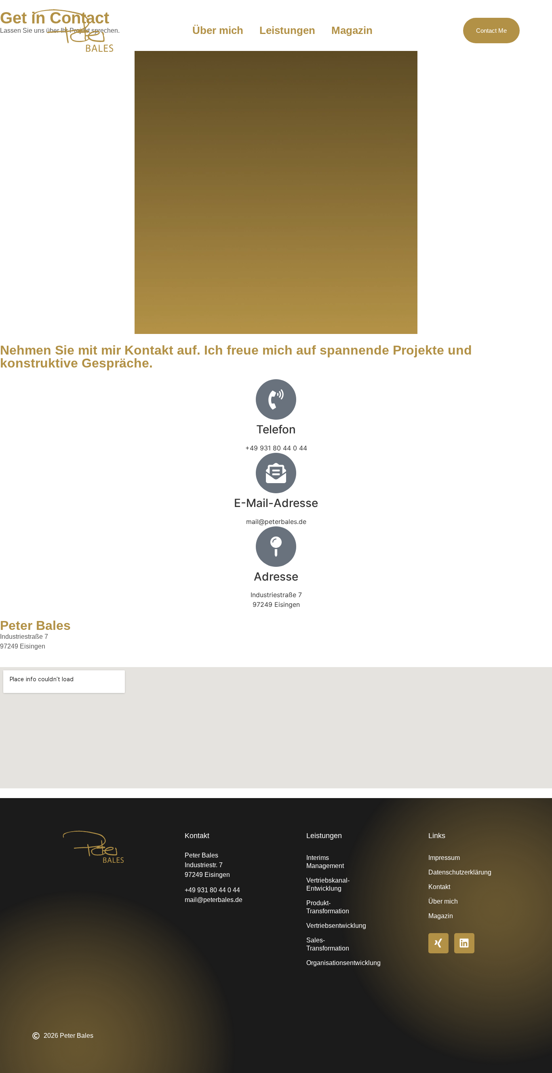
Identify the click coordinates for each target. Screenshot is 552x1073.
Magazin (352, 30)
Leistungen (287, 30)
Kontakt (439, 886)
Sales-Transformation (327, 944)
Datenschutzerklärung (458, 872)
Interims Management (325, 861)
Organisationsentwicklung (336, 962)
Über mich (217, 30)
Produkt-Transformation (327, 907)
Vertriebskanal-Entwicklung (328, 884)
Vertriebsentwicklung (336, 925)
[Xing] (438, 943)
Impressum (444, 857)
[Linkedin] (464, 943)
